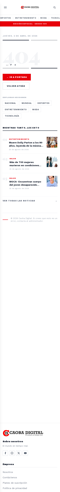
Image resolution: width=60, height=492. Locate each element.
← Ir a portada (17, 77)
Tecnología (12, 116)
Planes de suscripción (15, 482)
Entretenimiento (25, 18)
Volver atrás (16, 86)
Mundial (27, 103)
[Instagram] (12, 453)
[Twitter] (18, 453)
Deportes (44, 103)
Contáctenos (10, 477)
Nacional (10, 103)
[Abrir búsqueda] (54, 7)
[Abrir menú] (5, 7)
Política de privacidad (15, 488)
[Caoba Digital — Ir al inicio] (30, 7)
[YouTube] (25, 453)
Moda (43, 18)
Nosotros (8, 472)
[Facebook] (5, 453)
